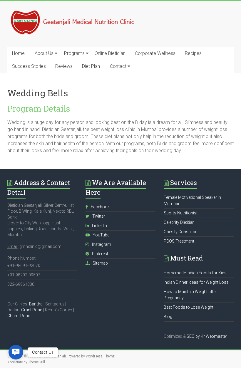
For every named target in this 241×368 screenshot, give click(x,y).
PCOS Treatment (179, 241)
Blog (168, 316)
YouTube (101, 235)
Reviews (64, 66)
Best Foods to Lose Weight (188, 307)
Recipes (193, 53)
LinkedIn (99, 225)
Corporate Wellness (155, 53)
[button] (16, 352)
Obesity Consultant (181, 231)
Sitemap (100, 263)
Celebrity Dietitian (179, 222)
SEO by (193, 336)
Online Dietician (110, 53)
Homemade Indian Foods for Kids (195, 272)
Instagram (101, 244)
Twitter (98, 216)
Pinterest (100, 253)
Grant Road (31, 309)
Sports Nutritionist (181, 213)
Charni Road (18, 315)
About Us (44, 53)
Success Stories (29, 66)
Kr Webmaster (214, 336)
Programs (74, 53)
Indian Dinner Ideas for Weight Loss (196, 282)
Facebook (100, 206)
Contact (118, 66)
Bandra (36, 304)
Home (18, 53)
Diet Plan (91, 66)
